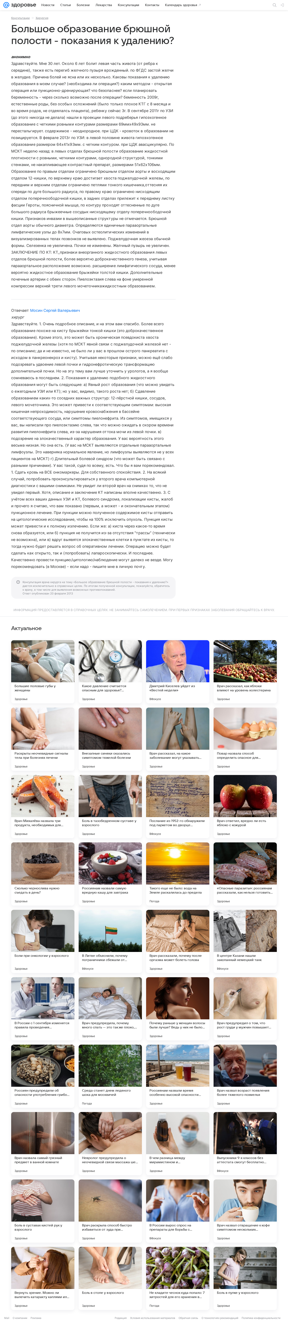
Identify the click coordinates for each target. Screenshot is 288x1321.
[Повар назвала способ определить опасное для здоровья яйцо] (245, 739)
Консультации (20, 18)
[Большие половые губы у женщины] (42, 671)
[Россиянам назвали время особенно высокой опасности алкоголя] (177, 1076)
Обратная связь (188, 1318)
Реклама (36, 1318)
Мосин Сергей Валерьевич (55, 310)
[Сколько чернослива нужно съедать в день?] (42, 874)
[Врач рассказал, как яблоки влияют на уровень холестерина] (245, 671)
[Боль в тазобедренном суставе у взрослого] (110, 806)
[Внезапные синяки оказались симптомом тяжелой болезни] (110, 739)
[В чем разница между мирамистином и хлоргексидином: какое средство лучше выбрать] (177, 1143)
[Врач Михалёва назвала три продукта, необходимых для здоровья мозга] (42, 806)
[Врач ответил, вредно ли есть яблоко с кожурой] (245, 806)
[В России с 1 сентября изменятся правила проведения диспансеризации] (42, 1008)
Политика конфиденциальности (261, 1318)
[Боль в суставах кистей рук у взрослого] (42, 1211)
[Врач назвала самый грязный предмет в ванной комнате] (42, 1143)
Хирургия (42, 18)
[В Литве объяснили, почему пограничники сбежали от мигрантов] (110, 941)
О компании (20, 1318)
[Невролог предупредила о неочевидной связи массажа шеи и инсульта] (110, 1143)
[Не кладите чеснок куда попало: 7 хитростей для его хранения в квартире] (177, 1278)
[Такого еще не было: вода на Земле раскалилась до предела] (177, 874)
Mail (6, 1318)
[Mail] (6, 5)
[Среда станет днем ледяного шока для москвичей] (110, 1076)
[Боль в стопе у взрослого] (110, 1278)
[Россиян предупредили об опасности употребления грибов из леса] (42, 1076)
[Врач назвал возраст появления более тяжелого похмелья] (245, 1076)
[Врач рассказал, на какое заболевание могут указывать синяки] (177, 739)
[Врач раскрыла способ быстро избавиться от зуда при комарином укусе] (110, 1211)
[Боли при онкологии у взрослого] (42, 941)
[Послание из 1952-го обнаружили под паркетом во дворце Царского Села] (177, 806)
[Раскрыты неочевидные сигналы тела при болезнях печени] (42, 739)
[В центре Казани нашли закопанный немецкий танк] (245, 941)
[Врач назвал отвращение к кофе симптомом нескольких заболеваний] (245, 1211)
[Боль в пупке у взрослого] (245, 1278)
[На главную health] (22, 5)
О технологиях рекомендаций (220, 1318)
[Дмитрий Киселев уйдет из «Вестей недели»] (177, 671)
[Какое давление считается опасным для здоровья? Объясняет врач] (110, 671)
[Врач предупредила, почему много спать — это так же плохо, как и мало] (110, 1008)
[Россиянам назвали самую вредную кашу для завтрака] (110, 874)
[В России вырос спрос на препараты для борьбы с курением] (177, 1211)
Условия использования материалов (152, 1318)
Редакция (121, 1318)
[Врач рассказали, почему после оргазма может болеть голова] (177, 941)
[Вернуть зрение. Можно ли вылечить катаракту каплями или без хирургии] (42, 1278)
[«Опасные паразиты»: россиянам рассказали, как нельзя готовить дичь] (245, 874)
